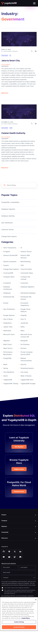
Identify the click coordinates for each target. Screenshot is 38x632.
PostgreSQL (7, 358)
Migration (6, 340)
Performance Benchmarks (7, 353)
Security (23, 364)
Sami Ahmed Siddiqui (10, 51)
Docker (5, 303)
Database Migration (27, 287)
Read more (4, 93)
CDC (22, 265)
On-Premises (25, 344)
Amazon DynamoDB (10, 255)
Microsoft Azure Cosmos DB (26, 335)
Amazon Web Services (25, 256)
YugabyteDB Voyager (28, 383)
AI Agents (6, 251)
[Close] (36, 600)
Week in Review (26, 376)
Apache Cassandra (9, 261)
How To (23, 319)
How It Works (8, 319)
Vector (5, 376)
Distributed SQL (8, 297)
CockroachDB (8, 273)
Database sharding (7, 216)
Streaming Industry (27, 368)
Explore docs (19, 469)
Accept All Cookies (19, 627)
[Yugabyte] (9, 3)
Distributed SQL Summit (26, 298)
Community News (27, 273)
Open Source (7, 348)
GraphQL (24, 315)
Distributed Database (28, 293)
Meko (22, 330)
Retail (5, 364)
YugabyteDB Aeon (27, 380)
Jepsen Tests (7, 327)
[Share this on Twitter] (32, 51)
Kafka (23, 327)
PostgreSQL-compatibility (10, 202)
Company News (8, 277)
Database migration (8, 209)
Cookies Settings (19, 622)
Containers (7, 283)
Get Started (19, 447)
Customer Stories (7, 229)
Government (4, 55)
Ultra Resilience (8, 372)
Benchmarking (25, 261)
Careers (6, 265)
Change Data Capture (9, 236)
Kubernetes (7, 330)
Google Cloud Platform (25, 310)
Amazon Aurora (26, 251)
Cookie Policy (25, 618)
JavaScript (24, 323)
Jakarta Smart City (10, 60)
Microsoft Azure (9, 334)
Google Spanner (9, 315)
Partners (23, 348)
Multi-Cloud (7, 344)
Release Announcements (26, 359)
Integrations (7, 323)
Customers (24, 283)
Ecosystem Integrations (25, 304)
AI (21, 248)
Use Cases (24, 372)
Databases (7, 293)
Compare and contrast (25, 278)
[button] (34, 3)
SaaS (11, 127)
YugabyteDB (7, 380)
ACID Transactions (9, 248)
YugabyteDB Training (10, 383)
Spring (5, 368)
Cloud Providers (26, 269)
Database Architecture (7, 288)
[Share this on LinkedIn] (36, 51)
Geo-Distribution (9, 309)
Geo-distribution (7, 223)
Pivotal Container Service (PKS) (27, 353)
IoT (10, 55)
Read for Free (19, 491)
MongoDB (24, 340)
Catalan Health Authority (13, 133)
